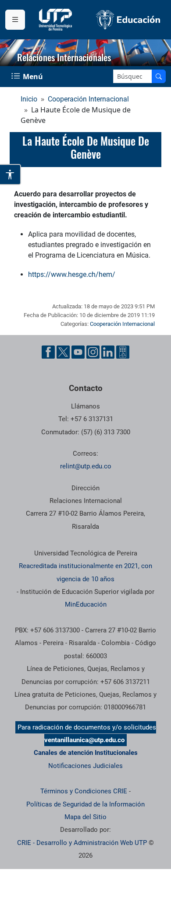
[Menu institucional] (15, 20)
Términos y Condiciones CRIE (83, 791)
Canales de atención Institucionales (86, 753)
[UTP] (56, 20)
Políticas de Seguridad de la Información (85, 804)
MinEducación (86, 604)
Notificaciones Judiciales (85, 766)
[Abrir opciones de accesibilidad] (10, 174)
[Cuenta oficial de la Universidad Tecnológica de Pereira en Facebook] (48, 352)
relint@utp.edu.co (85, 466)
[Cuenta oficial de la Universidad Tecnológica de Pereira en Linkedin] (107, 352)
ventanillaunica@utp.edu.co (84, 740)
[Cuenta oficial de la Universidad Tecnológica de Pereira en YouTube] (78, 352)
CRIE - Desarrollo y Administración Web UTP (82, 843)
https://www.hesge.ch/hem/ (71, 274)
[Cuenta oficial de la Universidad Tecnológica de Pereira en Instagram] (93, 352)
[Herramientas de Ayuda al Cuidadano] (122, 352)
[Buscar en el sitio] (159, 76)
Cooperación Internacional (88, 99)
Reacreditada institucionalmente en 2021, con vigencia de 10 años (85, 572)
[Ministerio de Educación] (128, 19)
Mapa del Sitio (85, 817)
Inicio (29, 99)
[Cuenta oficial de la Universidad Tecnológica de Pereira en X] (63, 352)
